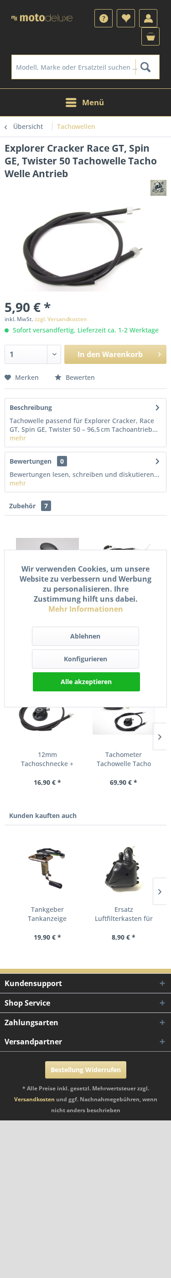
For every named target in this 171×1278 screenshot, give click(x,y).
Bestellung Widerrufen (86, 1069)
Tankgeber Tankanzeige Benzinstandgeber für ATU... (47, 914)
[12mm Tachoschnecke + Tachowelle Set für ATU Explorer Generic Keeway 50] (47, 714)
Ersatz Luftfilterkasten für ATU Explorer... (124, 914)
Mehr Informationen (85, 609)
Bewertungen (31, 461)
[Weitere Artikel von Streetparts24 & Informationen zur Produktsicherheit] (158, 188)
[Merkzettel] (126, 18)
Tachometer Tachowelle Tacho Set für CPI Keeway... (124, 759)
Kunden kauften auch (43, 815)
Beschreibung (31, 407)
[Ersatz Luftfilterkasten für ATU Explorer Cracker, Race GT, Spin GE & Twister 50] (124, 868)
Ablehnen (85, 636)
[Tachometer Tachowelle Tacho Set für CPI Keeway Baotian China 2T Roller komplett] (124, 714)
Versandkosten (34, 1099)
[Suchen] (145, 67)
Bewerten (79, 377)
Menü (93, 102)
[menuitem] (103, 18)
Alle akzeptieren (86, 681)
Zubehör (28, 505)
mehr (18, 438)
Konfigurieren (85, 658)
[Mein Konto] (148, 18)
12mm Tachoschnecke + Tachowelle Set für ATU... (47, 759)
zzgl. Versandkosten (61, 319)
